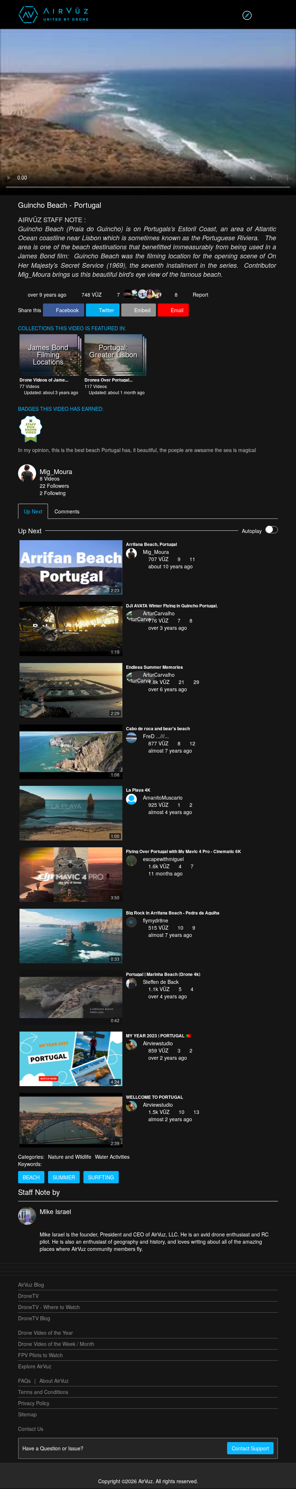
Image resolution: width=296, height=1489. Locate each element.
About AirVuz (54, 1381)
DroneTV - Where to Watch (49, 1307)
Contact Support (250, 1449)
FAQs (24, 1381)
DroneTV (28, 1296)
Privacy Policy (33, 1403)
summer (64, 1178)
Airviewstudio (158, 1043)
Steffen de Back (161, 982)
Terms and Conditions (43, 1392)
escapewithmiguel (163, 859)
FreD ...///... (156, 736)
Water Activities (112, 1157)
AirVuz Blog (31, 1285)
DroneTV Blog (34, 1318)
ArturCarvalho (159, 613)
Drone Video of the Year (45, 1333)
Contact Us (30, 1429)
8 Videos (50, 479)
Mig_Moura (56, 472)
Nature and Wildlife (69, 1157)
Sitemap (27, 1415)
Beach (31, 1178)
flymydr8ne (155, 921)
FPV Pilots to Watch (40, 1355)
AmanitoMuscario (163, 798)
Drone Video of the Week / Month (56, 1344)
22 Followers (54, 486)
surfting (101, 1178)
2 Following (53, 493)
